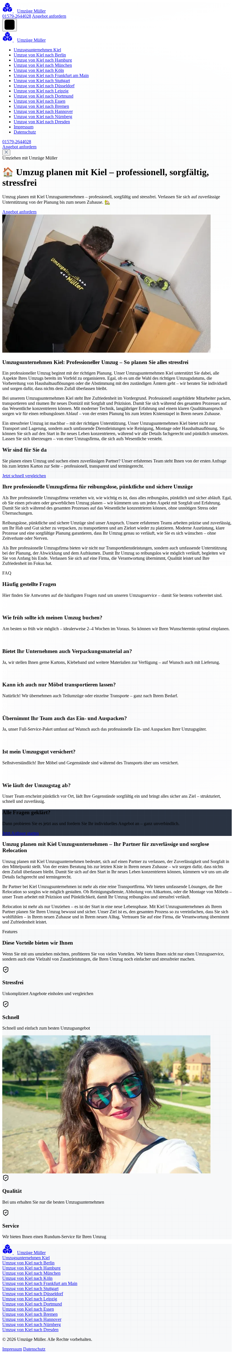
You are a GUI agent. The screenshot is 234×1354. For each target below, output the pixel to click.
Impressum (23, 126)
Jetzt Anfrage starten (20, 833)
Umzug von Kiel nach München (43, 65)
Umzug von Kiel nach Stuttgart (42, 80)
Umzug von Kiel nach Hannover (43, 111)
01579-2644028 (16, 16)
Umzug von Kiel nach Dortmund (43, 96)
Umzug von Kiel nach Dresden (42, 121)
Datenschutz (25, 132)
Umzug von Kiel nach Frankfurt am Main (51, 75)
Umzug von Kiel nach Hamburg (43, 60)
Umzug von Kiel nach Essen (39, 101)
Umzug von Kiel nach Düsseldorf (44, 85)
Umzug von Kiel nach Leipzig (41, 90)
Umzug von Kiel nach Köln (39, 70)
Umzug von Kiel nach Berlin (40, 54)
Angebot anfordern (49, 16)
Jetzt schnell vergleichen (24, 475)
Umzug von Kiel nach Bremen (41, 106)
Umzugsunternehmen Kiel (37, 49)
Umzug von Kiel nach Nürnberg (43, 116)
